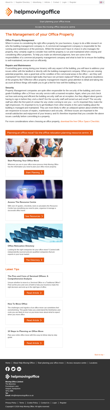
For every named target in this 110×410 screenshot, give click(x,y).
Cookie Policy (32, 403)
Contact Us (45, 403)
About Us (9, 2)
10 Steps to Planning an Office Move (25, 331)
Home (7, 363)
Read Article (33, 293)
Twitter (13, 369)
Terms (21, 403)
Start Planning (33, 172)
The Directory (33, 260)
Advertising (37, 2)
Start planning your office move (55, 21)
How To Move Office (17, 304)
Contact (56, 2)
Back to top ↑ (100, 355)
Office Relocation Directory (21, 246)
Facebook (7, 369)
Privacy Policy (10, 403)
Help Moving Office (32, 12)
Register (73, 2)
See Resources (33, 216)
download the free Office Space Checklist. (80, 121)
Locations (93, 363)
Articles (47, 2)
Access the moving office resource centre (55, 27)
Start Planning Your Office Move (23, 160)
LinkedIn (19, 369)
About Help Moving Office (24, 363)
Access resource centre (76, 363)
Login (64, 2)
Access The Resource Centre (22, 202)
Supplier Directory (23, 2)
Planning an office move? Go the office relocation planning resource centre (48, 132)
